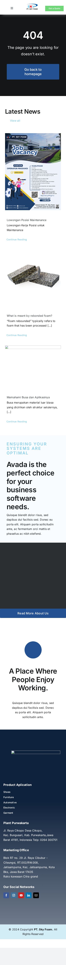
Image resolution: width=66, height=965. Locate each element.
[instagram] (14, 895)
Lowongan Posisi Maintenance (26, 220)
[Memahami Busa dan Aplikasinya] (33, 367)
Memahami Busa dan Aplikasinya (28, 397)
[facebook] (6, 895)
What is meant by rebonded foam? (29, 315)
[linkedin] (28, 895)
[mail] (36, 895)
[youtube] (21, 895)
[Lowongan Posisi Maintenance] (33, 171)
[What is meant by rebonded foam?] (33, 278)
